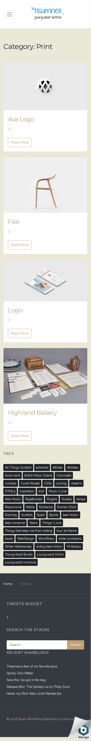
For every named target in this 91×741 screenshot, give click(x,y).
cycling (61, 483)
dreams (76, 483)
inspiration (27, 491)
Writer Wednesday (18, 546)
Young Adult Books (19, 554)
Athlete (58, 467)
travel (9, 538)
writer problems (70, 538)
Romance (46, 507)
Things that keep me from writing (28, 530)
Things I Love (51, 523)
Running (11, 515)
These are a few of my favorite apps (32, 666)
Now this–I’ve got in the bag (26, 680)
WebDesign (25, 538)
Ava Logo (21, 119)
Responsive (13, 507)
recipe (80, 499)
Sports (53, 515)
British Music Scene (38, 475)
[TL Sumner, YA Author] (48, 14)
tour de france (67, 530)
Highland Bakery (32, 412)
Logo (15, 310)
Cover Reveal (30, 483)
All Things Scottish (18, 467)
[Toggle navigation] (10, 14)
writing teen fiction (49, 546)
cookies (10, 483)
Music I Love (58, 491)
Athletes (72, 467)
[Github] (61, 725)
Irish (41, 491)
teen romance (15, 523)
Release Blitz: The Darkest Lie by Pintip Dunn (38, 687)
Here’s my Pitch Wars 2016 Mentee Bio (34, 693)
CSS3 (48, 483)
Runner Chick (66, 507)
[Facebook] (51, 725)
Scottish (26, 515)
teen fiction (70, 515)
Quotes (66, 499)
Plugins (52, 499)
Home (7, 584)
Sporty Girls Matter (20, 673)
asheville (42, 467)
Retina (30, 507)
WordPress (46, 538)
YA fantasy (74, 546)
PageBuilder (33, 499)
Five (13, 221)
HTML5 (10, 491)
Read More (20, 142)
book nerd (12, 475)
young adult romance (20, 562)
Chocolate (63, 475)
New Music (13, 499)
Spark (41, 515)
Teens (33, 523)
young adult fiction (50, 554)
